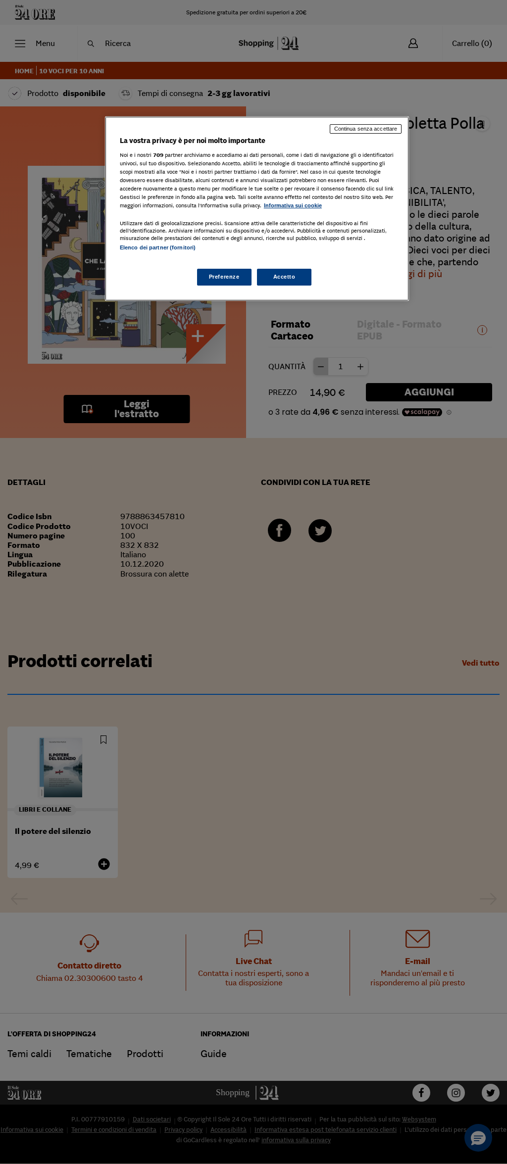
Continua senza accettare (366, 129)
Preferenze (224, 277)
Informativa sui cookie (293, 205)
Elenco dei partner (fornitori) (158, 247)
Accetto (284, 277)
